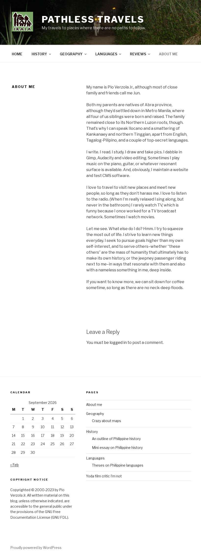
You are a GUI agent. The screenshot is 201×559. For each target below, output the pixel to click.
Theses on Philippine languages (117, 465)
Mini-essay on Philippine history (117, 447)
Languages (95, 458)
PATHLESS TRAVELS (93, 19)
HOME (17, 54)
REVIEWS (138, 54)
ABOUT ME (168, 54)
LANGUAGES (106, 54)
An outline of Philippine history (116, 439)
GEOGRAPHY (71, 54)
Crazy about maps (106, 421)
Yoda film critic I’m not (104, 476)
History (92, 431)
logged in (118, 342)
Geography (95, 414)
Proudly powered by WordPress (36, 547)
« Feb (14, 465)
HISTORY (39, 54)
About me (94, 404)
